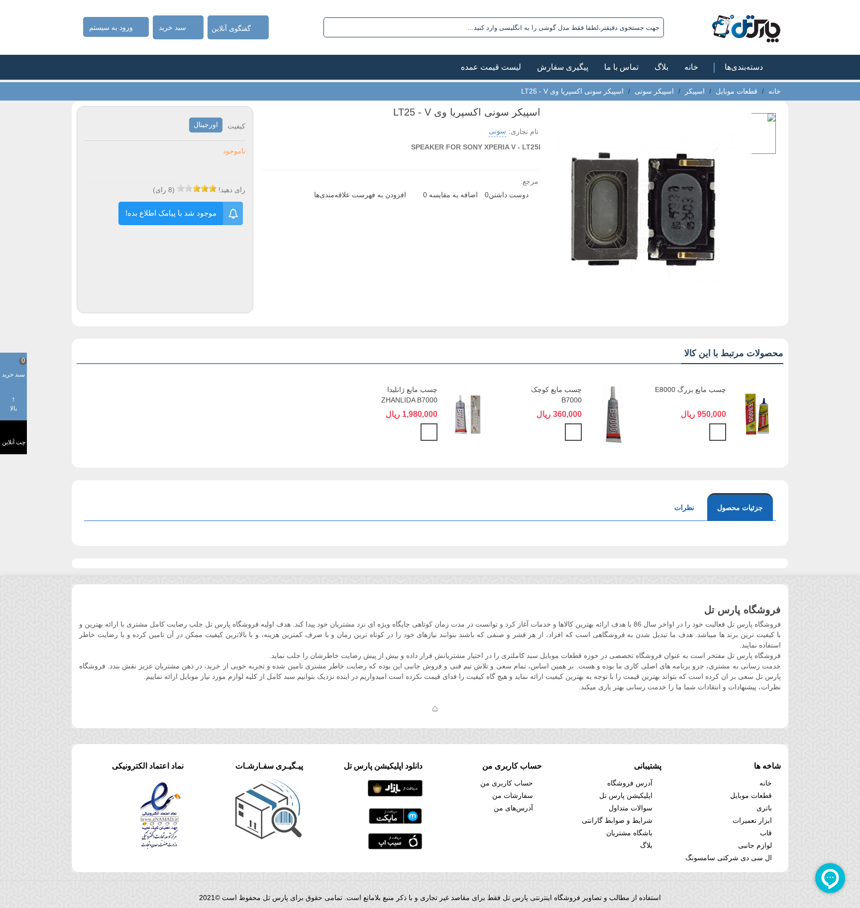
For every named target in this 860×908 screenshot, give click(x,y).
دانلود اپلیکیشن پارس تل (383, 766)
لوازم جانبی (755, 845)
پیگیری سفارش (562, 67)
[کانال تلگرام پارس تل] (415, 707)
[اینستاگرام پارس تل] (395, 707)
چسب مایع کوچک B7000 (556, 395)
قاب (766, 833)
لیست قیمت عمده (491, 67)
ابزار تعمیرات (752, 820)
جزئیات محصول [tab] (740, 508)
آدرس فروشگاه (629, 783)
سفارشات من (512, 795)
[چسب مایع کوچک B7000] (613, 414)
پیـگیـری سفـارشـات (269, 766)
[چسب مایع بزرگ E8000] (757, 414)
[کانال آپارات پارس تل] (455, 707)
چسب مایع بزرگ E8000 (690, 389)
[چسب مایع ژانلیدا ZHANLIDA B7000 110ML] (468, 414)
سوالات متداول (630, 808)
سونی (497, 131)
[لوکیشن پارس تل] (435, 707)
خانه (691, 67)
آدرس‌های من (513, 808)
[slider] (196, 188)
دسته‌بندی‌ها (744, 67)
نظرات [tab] (684, 508)
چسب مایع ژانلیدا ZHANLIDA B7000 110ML (409, 400)
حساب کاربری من (506, 783)
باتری (764, 808)
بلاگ (661, 67)
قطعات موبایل (751, 795)
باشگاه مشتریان (629, 833)
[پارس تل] (724, 27)
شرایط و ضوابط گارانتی (617, 820)
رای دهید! (231, 190)
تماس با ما (621, 67)
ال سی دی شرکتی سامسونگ (728, 858)
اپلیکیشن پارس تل (625, 795)
